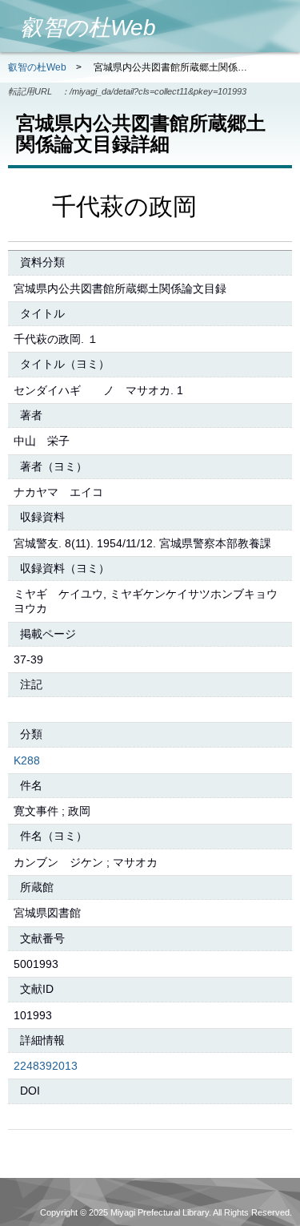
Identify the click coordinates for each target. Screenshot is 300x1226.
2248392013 (46, 1065)
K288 (27, 760)
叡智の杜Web (37, 67)
